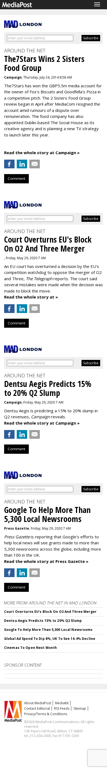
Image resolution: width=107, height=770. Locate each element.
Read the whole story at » (31, 297)
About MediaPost (37, 703)
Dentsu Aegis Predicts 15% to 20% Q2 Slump (43, 620)
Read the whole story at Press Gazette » (46, 561)
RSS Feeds (61, 708)
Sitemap (80, 708)
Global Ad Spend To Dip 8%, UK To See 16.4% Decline (49, 638)
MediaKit (62, 703)
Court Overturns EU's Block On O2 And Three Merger (50, 611)
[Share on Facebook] (9, 164)
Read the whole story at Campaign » (42, 152)
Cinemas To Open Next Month (30, 647)
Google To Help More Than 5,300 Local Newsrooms (48, 629)
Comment (16, 178)
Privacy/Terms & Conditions (45, 714)
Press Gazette (16, 528)
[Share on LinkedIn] (22, 164)
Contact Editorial (37, 708)
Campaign (13, 77)
